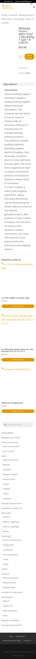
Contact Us (27, 641)
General (13, 15)
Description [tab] (10, 84)
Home (4, 15)
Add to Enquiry (29, 56)
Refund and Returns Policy (12, 641)
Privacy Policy (20, 636)
